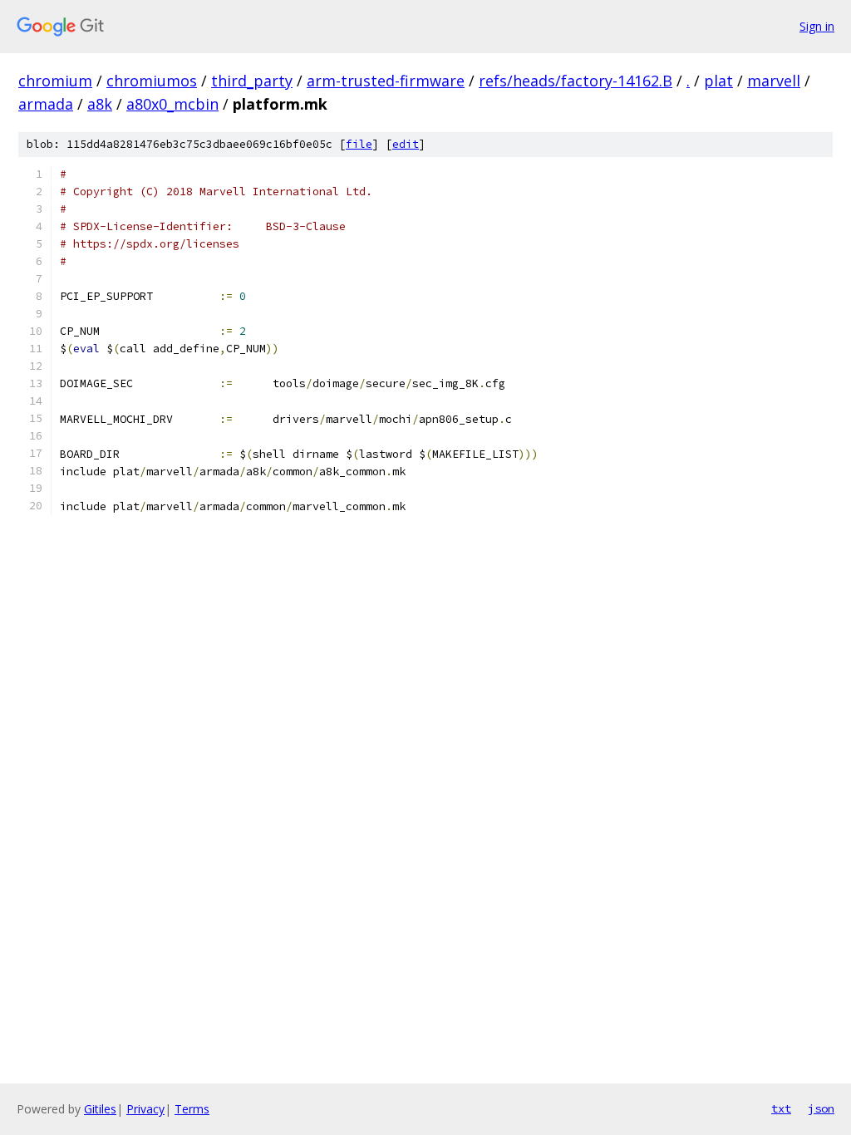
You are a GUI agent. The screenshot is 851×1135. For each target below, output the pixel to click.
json (821, 1108)
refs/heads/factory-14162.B (575, 81)
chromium (55, 81)
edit (405, 144)
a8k (99, 104)
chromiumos (151, 81)
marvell (773, 81)
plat (718, 81)
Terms (192, 1109)
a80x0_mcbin (172, 104)
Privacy (145, 1109)
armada (45, 104)
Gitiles (100, 1109)
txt (781, 1108)
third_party (252, 81)
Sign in (816, 26)
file (359, 144)
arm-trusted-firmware (386, 81)
